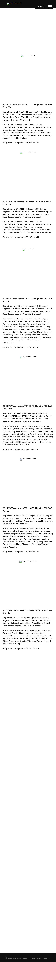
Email (7, 711)
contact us (46, 43)
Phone (7, 722)
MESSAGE (9, 732)
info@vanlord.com (23, 801)
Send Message (28, 756)
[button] (50, 7)
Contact (47, 958)
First (5, 697)
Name (7, 687)
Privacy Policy (35, 958)
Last (5, 707)
